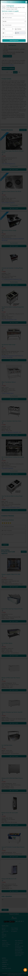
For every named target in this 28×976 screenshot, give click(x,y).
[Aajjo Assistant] (25, 970)
